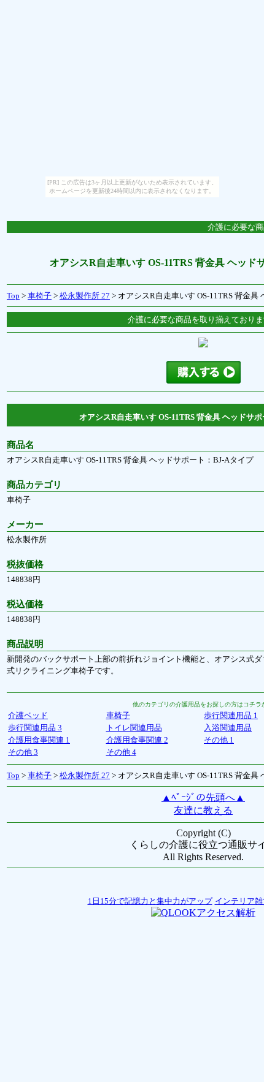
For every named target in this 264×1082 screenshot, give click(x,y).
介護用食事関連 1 (39, 739)
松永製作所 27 (85, 295)
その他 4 (121, 752)
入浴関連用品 (228, 727)
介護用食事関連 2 (137, 739)
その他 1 (219, 739)
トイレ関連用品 (134, 727)
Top (13, 295)
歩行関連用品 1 (231, 715)
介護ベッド (28, 715)
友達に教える (203, 810)
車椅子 (40, 295)
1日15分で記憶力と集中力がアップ (150, 901)
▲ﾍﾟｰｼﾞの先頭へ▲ (203, 797)
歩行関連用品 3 (35, 727)
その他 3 (23, 752)
